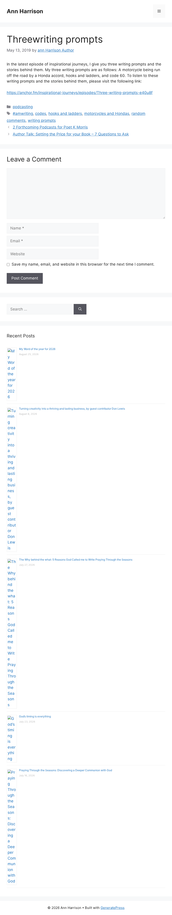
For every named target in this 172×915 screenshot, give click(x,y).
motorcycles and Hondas (106, 113)
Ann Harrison (25, 11)
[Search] (80, 309)
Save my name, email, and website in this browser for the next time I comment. (83, 264)
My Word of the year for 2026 (37, 349)
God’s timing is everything (35, 716)
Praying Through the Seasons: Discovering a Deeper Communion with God (65, 770)
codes (40, 113)
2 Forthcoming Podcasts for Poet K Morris (50, 127)
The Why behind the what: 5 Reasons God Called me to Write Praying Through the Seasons (75, 559)
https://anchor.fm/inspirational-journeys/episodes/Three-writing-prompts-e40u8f (80, 92)
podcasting (23, 107)
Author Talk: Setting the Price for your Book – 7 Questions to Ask (71, 134)
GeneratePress (113, 908)
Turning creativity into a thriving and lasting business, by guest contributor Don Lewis (72, 408)
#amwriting (23, 113)
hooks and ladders (65, 113)
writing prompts (42, 120)
